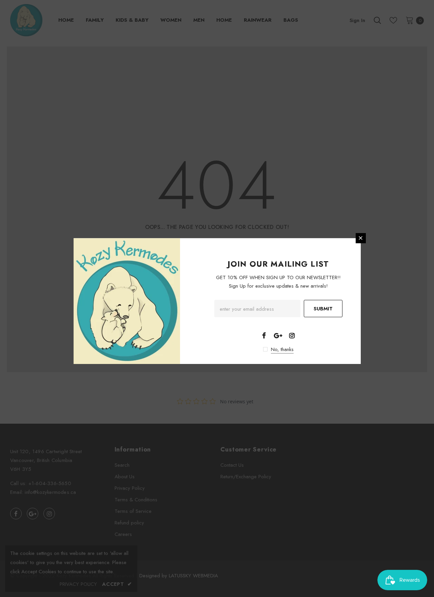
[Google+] (278, 335)
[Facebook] (264, 335)
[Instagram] (292, 335)
